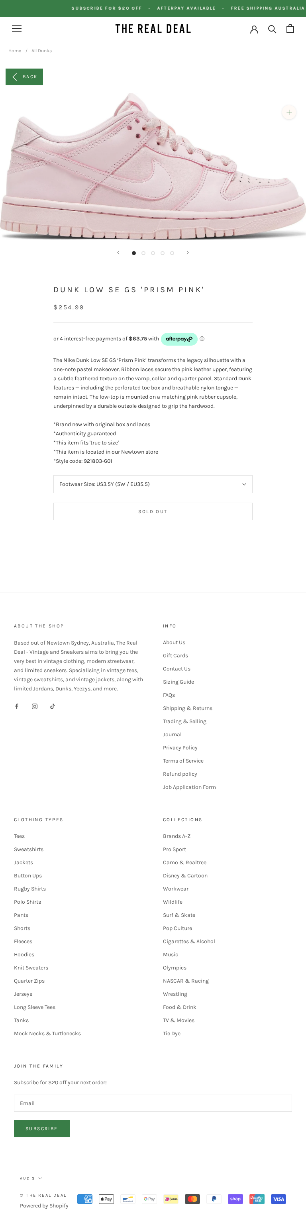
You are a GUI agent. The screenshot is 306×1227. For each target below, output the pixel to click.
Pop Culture (177, 928)
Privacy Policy (180, 747)
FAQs (169, 695)
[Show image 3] (153, 253)
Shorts (22, 928)
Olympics (174, 967)
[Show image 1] (134, 253)
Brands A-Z (176, 836)
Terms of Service (183, 760)
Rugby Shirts (30, 888)
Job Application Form (189, 787)
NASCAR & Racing (186, 980)
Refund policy (180, 774)
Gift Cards (175, 655)
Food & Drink (179, 1007)
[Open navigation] (17, 28)
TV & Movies (178, 1020)
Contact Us (176, 668)
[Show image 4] (163, 253)
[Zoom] (289, 112)
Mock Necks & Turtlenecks (47, 1033)
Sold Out (152, 511)
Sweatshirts (28, 849)
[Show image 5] (172, 253)
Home (14, 50)
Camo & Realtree (184, 862)
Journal (172, 734)
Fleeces (23, 941)
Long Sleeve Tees (34, 1007)
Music (170, 954)
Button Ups (28, 875)
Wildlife (172, 902)
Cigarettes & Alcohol (189, 941)
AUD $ (27, 1178)
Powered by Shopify (44, 1205)
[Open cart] (290, 28)
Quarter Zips (29, 980)
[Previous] (118, 252)
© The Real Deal (43, 1195)
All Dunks (41, 50)
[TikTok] (52, 705)
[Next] (187, 252)
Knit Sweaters (31, 967)
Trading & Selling (184, 721)
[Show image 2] (143, 253)
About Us (174, 642)
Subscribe (42, 1128)
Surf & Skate (179, 915)
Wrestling (175, 994)
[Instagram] (34, 705)
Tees (19, 836)
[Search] (272, 28)
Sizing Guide (178, 681)
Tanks (21, 1020)
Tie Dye (171, 1033)
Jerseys (23, 994)
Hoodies (24, 954)
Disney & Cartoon (185, 875)
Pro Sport (174, 849)
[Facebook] (17, 705)
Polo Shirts (27, 902)
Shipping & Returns (187, 708)
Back (30, 76)
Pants (21, 915)
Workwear (175, 888)
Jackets (23, 862)
